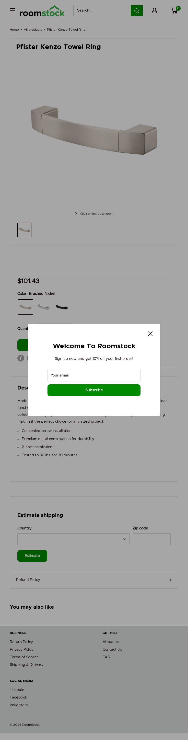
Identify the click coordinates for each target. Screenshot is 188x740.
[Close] (150, 333)
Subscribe (94, 390)
